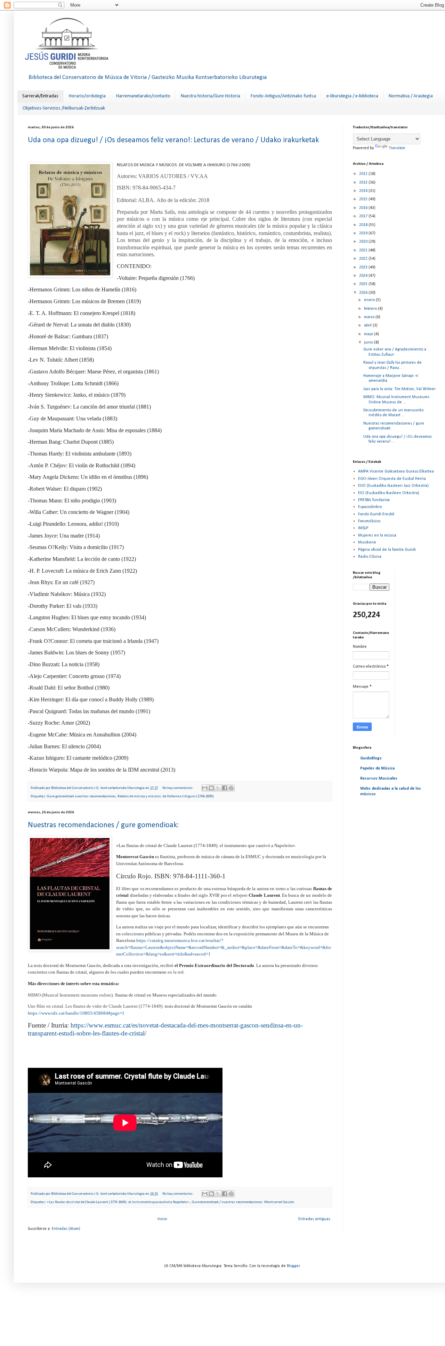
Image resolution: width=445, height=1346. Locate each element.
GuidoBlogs (371, 758)
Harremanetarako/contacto (143, 96)
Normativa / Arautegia (411, 96)
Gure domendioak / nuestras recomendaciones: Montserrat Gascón (243, 1202)
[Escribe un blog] (211, 787)
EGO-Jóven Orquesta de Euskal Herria (392, 479)
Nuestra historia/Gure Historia (210, 96)
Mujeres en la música (377, 535)
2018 (364, 225)
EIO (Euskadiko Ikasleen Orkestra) (388, 493)
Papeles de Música (377, 768)
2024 (364, 276)
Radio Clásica (369, 557)
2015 (364, 199)
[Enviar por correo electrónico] (204, 787)
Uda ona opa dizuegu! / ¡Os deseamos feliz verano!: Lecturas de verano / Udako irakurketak (173, 140)
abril (368, 325)
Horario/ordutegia (87, 96)
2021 (364, 250)
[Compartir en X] (218, 787)
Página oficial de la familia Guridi (387, 550)
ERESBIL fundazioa (374, 500)
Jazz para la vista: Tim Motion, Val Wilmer (399, 389)
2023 (364, 267)
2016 (364, 208)
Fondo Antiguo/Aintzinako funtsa (283, 96)
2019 (364, 233)
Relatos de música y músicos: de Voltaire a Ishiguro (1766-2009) (166, 796)
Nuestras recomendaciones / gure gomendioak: (103, 825)
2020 (364, 242)
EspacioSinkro (370, 507)
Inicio (162, 1219)
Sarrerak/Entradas (40, 96)
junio (369, 342)
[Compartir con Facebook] (224, 787)
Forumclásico (369, 521)
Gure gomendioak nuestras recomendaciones (81, 796)
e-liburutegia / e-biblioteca (352, 96)
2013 (364, 182)
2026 (364, 293)
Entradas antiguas (314, 1219)
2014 (364, 191)
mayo (369, 334)
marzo (369, 317)
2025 (364, 284)
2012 (364, 174)
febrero (371, 309)
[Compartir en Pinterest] (231, 787)
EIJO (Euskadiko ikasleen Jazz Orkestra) (393, 486)
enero (370, 300)
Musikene (367, 542)
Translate (397, 148)
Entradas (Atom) (66, 1229)
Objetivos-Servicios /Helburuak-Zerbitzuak (64, 108)
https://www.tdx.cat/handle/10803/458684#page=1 (76, 1013)
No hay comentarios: (178, 788)
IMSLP (363, 528)
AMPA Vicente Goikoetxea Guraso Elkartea (396, 471)
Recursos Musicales (378, 778)
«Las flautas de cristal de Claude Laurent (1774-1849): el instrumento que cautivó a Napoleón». (118, 1202)
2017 (364, 216)
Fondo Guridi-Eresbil (376, 514)
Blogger (293, 1266)
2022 (364, 259)
